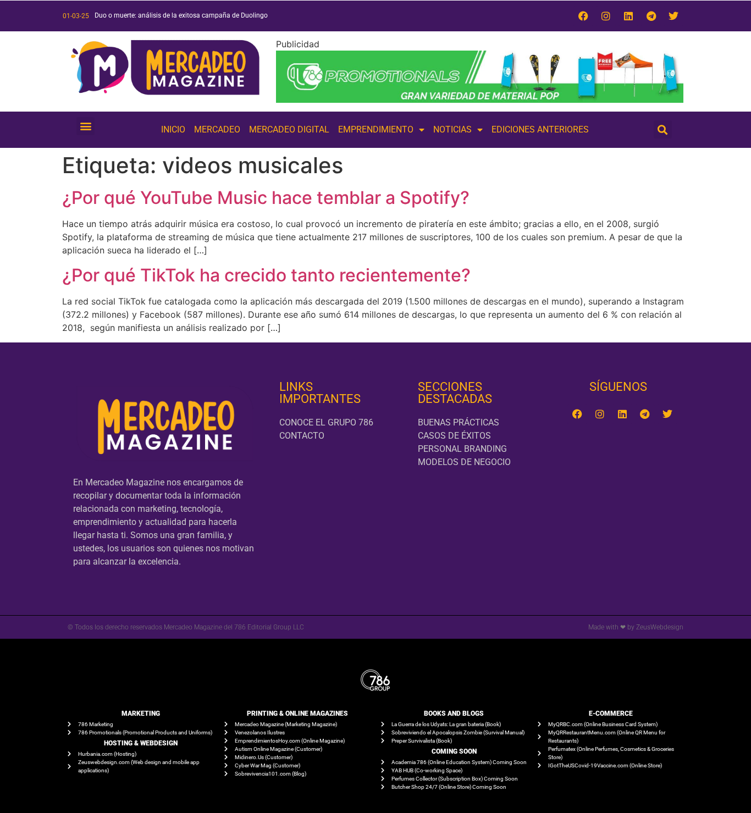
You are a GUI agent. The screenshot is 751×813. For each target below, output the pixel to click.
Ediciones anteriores (540, 129)
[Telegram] (651, 16)
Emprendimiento (375, 129)
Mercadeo (217, 129)
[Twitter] (673, 16)
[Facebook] (583, 16)
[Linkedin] (628, 16)
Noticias (452, 129)
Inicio (173, 129)
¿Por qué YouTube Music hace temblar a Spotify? (266, 197)
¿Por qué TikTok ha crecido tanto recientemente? (266, 275)
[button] (85, 126)
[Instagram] (606, 16)
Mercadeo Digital (289, 129)
